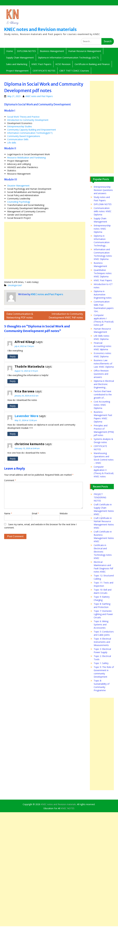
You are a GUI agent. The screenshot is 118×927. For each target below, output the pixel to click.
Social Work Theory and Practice (23, 116)
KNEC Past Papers (41, 64)
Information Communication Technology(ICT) (30, 132)
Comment (10, 480)
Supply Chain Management (20, 57)
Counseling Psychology (18, 201)
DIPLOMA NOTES (26, 51)
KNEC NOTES (67, 808)
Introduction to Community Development (27, 119)
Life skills (11, 142)
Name (8, 513)
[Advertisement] (44, 250)
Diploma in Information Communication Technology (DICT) (68, 57)
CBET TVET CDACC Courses (74, 70)
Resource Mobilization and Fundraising (26, 157)
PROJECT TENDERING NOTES (100, 497)
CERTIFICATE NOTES (44, 70)
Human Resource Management (84, 51)
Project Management (17, 70)
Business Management (52, 51)
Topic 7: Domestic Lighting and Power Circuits (103, 614)
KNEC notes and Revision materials (40, 29)
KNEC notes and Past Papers (39, 96)
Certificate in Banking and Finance (92, 64)
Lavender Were (26, 416)
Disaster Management (18, 185)
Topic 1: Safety (101, 663)
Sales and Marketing (16, 64)
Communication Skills (17, 139)
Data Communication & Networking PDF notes (19, 315)
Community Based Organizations (23, 136)
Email (35, 513)
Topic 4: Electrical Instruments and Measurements (102, 642)
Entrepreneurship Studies (19, 126)
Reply (13, 356)
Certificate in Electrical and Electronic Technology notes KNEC (103, 552)
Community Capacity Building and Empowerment (31, 129)
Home (9, 51)
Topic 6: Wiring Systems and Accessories (101, 624)
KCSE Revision (63, 64)
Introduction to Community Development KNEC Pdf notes (66, 315)
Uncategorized (15, 285)
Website (64, 513)
